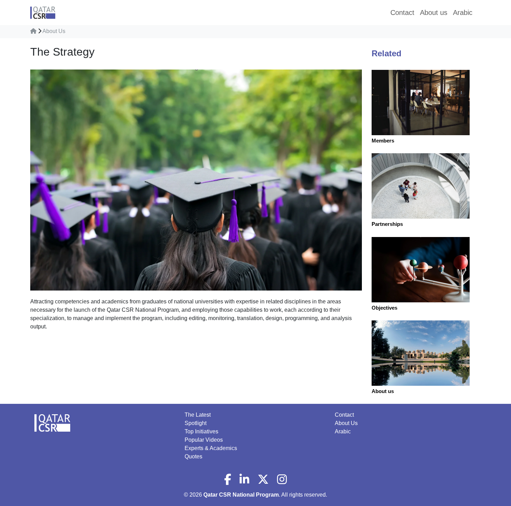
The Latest (198, 415)
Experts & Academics (211, 448)
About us (383, 391)
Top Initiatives (201, 431)
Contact (344, 415)
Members (383, 141)
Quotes (193, 456)
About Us (53, 31)
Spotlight (195, 423)
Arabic (343, 431)
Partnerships (387, 224)
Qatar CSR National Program (241, 495)
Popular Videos (204, 440)
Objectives (384, 308)
